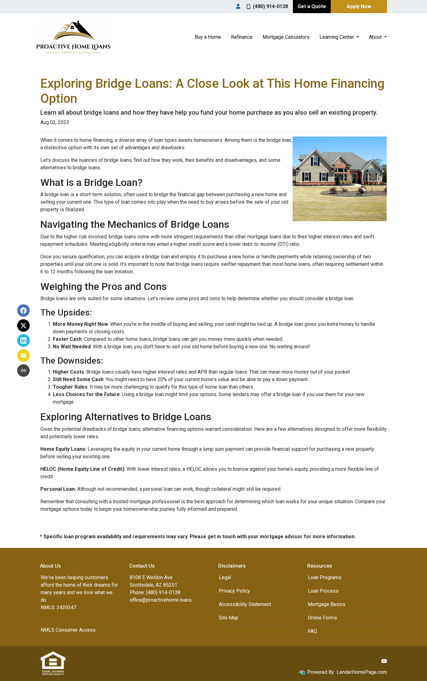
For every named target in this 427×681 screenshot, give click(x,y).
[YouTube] (384, 661)
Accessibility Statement (245, 604)
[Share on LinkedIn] (23, 340)
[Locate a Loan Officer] (238, 6)
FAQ (312, 631)
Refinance (242, 37)
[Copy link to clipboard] (23, 370)
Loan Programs (324, 577)
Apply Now (359, 6)
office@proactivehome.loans (161, 600)
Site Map (229, 618)
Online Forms (322, 618)
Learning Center (337, 37)
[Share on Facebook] (23, 310)
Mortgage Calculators (286, 37)
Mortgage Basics (326, 604)
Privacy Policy (234, 591)
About (376, 37)
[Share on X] (23, 325)
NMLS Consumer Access (68, 630)
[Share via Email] (23, 355)
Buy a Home (208, 37)
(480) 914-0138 (270, 6)
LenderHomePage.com (362, 672)
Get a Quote (312, 6)
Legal (225, 577)
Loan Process (323, 591)
